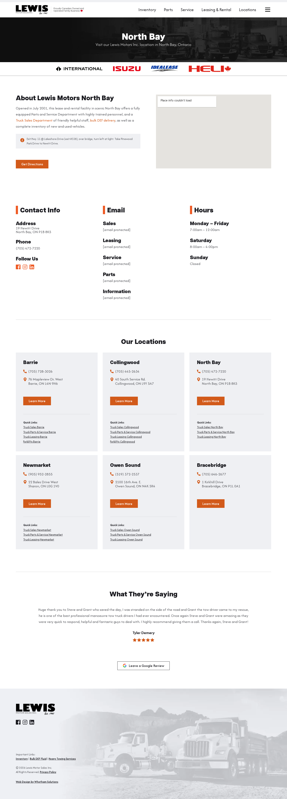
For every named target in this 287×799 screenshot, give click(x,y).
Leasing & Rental (216, 10)
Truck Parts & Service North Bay (216, 432)
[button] (20, 633)
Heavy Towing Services (62, 759)
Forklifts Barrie (31, 441)
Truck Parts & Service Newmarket (43, 534)
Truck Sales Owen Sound (125, 530)
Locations (247, 10)
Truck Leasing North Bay (211, 436)
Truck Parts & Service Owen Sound (130, 534)
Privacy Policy (48, 772)
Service (187, 10)
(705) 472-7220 (28, 248)
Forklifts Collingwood (122, 441)
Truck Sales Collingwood (124, 427)
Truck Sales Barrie (33, 427)
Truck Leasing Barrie (35, 436)
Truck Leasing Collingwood (126, 436)
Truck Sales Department (34, 120)
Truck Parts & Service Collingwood (130, 432)
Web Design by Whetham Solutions (37, 782)
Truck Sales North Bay (210, 427)
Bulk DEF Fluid (38, 759)
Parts (168, 10)
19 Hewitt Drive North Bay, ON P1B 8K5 (33, 230)
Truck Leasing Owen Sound (126, 539)
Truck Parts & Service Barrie (39, 432)
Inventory (147, 10)
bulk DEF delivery (102, 120)
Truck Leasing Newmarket (38, 539)
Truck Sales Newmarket (37, 530)
